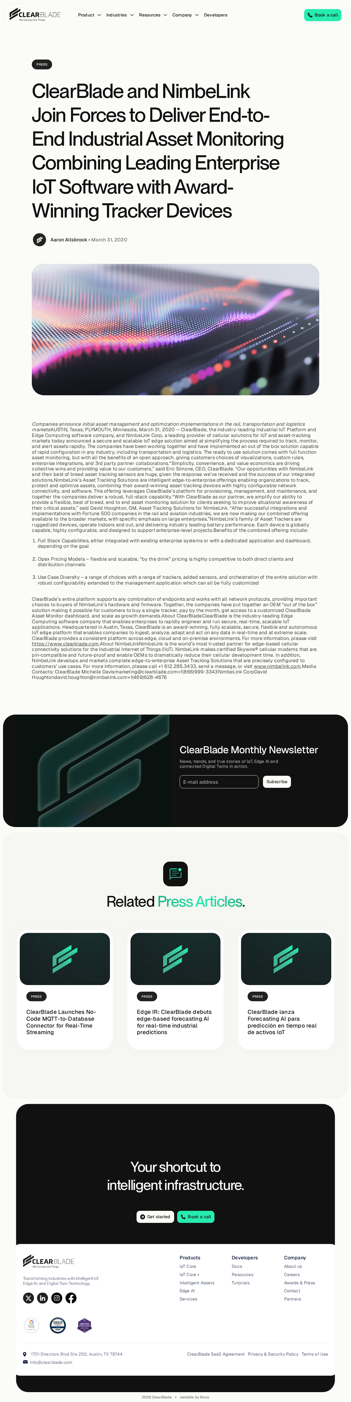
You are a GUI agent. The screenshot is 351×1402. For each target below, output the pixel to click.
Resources (242, 1274)
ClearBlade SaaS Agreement (216, 1354)
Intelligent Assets (197, 1282)
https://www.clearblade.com (65, 644)
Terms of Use (315, 1354)
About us (293, 1266)
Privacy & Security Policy (273, 1354)
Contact (292, 1290)
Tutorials (240, 1282)
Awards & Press (299, 1282)
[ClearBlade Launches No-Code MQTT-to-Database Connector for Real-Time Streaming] (65, 959)
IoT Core (188, 1266)
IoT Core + (190, 1274)
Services (188, 1299)
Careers (292, 1274)
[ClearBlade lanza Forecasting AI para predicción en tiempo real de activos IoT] (286, 959)
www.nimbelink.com (277, 666)
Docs (237, 1266)
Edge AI (187, 1290)
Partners (292, 1299)
